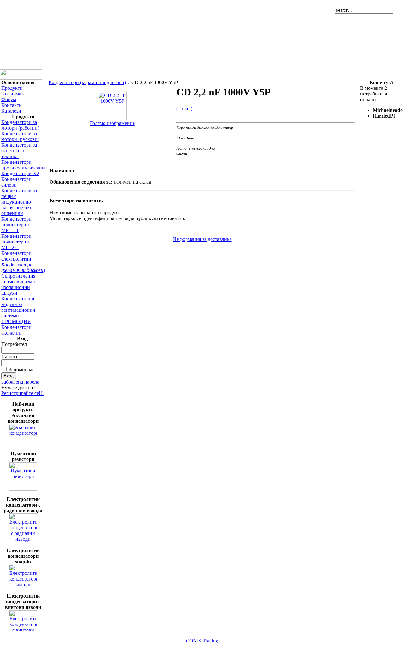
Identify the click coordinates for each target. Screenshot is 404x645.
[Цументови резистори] (23, 489)
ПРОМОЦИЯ (16, 321)
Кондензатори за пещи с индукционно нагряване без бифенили (19, 202)
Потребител (14, 344)
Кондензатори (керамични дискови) (23, 267)
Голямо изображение (112, 123)
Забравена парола (20, 381)
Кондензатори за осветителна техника (19, 150)
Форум (8, 99)
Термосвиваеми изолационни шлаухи (18, 287)
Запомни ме (21, 369)
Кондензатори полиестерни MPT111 (16, 224)
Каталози (11, 111)
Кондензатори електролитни (16, 255)
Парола (9, 356)
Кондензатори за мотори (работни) (20, 125)
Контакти (11, 105)
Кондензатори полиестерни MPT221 (16, 241)
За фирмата (13, 93)
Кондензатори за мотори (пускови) (20, 136)
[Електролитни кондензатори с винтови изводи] (23, 629)
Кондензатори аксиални (16, 329)
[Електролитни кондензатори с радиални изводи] (23, 540)
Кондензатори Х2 (20, 173)
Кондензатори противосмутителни (23, 164)
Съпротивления (18, 276)
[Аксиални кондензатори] (23, 443)
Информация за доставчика (202, 239)
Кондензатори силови (16, 181)
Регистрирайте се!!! (22, 393)
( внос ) (184, 108)
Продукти (12, 88)
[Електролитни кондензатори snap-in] (23, 585)
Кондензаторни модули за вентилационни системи (18, 307)
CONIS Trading (202, 640)
